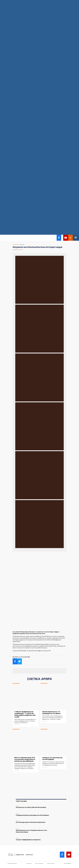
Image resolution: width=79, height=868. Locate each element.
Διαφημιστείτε (20, 854)
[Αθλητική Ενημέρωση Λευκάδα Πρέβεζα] (1, 237)
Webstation (69, 863)
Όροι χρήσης (29, 863)
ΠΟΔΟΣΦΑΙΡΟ (15, 244)
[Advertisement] (39, 618)
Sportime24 (20, 249)
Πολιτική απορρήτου (39, 863)
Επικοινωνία (29, 854)
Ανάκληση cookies (50, 863)
